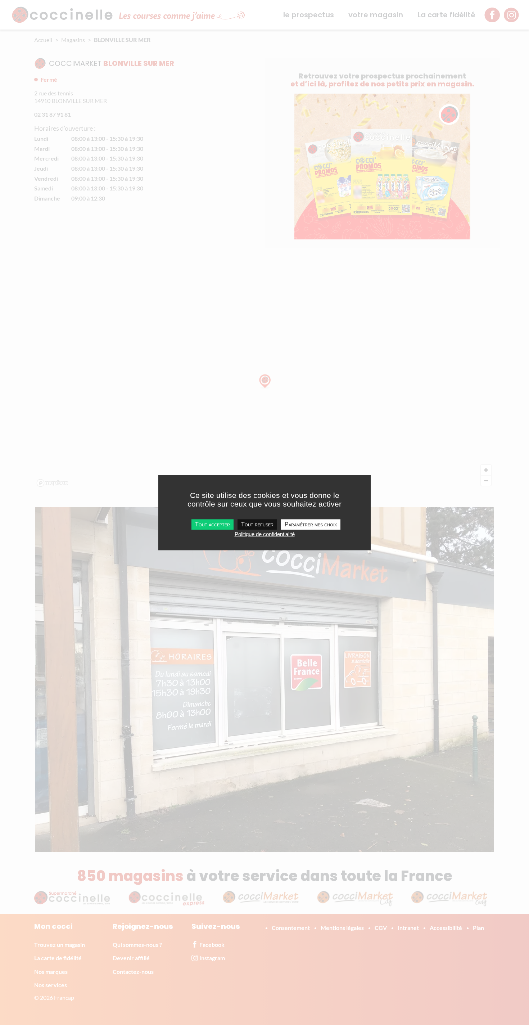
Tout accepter (212, 524)
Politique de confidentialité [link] (265, 534)
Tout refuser (257, 524)
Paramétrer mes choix (311, 524)
